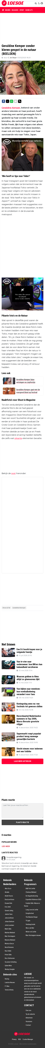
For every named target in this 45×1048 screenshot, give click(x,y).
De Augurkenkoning (32, 896)
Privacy (14, 1039)
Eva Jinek (8, 907)
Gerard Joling (9, 911)
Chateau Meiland (31, 892)
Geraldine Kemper (11, 108)
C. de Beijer (12, 58)
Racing (7, 979)
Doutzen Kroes (9, 899)
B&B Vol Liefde (30, 889)
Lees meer (6, 846)
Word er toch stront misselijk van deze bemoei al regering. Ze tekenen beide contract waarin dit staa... (19, 866)
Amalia (7, 892)
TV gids (28, 921)
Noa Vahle (8, 951)
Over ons (28, 1010)
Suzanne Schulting (10, 962)
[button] (36, 3)
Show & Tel (29, 10)
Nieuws (7, 10)
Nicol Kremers (9, 947)
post (13, 473)
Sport (22, 10)
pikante (18, 438)
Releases (15, 10)
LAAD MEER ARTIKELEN (22, 761)
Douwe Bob (8, 903)
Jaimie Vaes (8, 914)
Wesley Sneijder (10, 969)
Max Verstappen (10, 936)
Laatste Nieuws (10, 982)
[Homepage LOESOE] (13, 3)
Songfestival (30, 913)
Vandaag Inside (30, 924)
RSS (19, 1039)
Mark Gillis (8, 929)
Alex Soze (8, 889)
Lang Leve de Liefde (32, 910)
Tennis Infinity (9, 990)
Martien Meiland (10, 933)
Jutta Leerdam (9, 925)
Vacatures (29, 1021)
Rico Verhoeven (10, 958)
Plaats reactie (22, 822)
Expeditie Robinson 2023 (33, 899)
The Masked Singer (32, 917)
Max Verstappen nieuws (33, 935)
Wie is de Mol (30, 928)
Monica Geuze (9, 944)
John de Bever (9, 918)
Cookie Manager (28, 1039)
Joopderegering (13, 857)
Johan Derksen (9, 921)
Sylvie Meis (8, 966)
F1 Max (7, 986)
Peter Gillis (8, 955)
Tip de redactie (30, 1014)
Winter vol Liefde (31, 932)
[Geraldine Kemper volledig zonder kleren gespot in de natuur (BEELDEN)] (22, 1034)
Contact (28, 1025)
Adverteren (29, 1018)
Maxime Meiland (10, 940)
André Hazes (9, 896)
